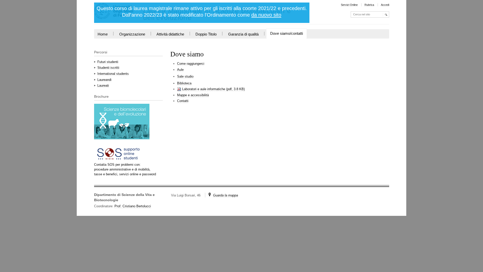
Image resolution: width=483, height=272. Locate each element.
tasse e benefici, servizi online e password (125, 174)
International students (113, 74)
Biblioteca (184, 83)
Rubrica (369, 4)
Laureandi (104, 80)
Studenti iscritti (108, 68)
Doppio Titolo (206, 34)
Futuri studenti (107, 62)
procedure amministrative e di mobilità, (122, 169)
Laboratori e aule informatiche (203, 89)
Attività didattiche (170, 34)
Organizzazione (132, 34)
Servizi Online (349, 4)
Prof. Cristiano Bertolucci (132, 206)
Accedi (385, 4)
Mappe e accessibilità (193, 95)
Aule (180, 70)
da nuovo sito (266, 15)
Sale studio (185, 76)
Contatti (182, 101)
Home (103, 34)
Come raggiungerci (190, 63)
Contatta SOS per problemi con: (117, 164)
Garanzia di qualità (243, 34)
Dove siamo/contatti (286, 33)
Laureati (103, 85)
